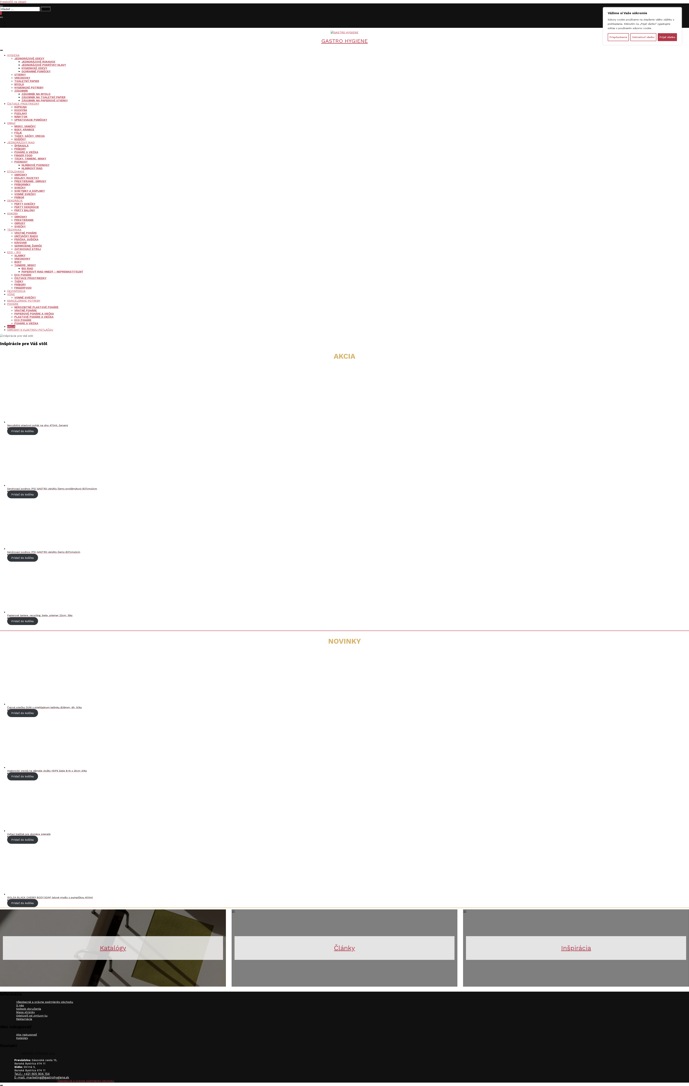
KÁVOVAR (20, 242)
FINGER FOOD (23, 155)
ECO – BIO (14, 252)
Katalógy (113, 948)
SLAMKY (19, 255)
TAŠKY (18, 281)
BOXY (18, 262)
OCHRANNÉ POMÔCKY (36, 71)
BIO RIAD (27, 268)
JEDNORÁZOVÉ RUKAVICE (38, 61)
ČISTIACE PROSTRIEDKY (23, 103)
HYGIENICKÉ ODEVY (34, 68)
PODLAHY (20, 113)
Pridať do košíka (22, 431)
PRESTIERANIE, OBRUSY (30, 181)
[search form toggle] (1, 17)
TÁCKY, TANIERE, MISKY (30, 158)
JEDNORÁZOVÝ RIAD (21, 142)
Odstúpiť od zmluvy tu (32, 1015)
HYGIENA (13, 55)
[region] (642, 26)
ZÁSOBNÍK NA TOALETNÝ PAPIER (43, 97)
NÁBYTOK (20, 116)
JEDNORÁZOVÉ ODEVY (29, 58)
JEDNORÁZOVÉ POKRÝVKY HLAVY (44, 65)
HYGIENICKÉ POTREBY (29, 87)
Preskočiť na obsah (13, 1)
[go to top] (1, 1085)
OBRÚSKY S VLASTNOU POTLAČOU (30, 329)
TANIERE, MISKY (25, 265)
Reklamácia (24, 1019)
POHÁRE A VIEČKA (26, 152)
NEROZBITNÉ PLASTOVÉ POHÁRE (36, 307)
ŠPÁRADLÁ (21, 145)
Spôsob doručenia (28, 1008)
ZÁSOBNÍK (21, 90)
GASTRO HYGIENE (344, 41)
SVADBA (12, 213)
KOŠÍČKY (20, 139)
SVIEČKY (20, 187)
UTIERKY (20, 74)
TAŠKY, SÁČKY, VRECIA (29, 136)
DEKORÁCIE (15, 200)
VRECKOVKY (22, 77)
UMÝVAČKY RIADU (26, 236)
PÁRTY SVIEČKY (24, 203)
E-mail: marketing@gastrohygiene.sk (41, 1077)
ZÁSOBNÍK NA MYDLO (36, 94)
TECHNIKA (14, 229)
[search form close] (1, 6)
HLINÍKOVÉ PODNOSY (36, 165)
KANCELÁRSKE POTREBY (23, 300)
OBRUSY (19, 223)
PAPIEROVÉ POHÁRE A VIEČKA (34, 313)
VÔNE (11, 294)
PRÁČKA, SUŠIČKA (26, 239)
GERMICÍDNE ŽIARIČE (28, 245)
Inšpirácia (576, 948)
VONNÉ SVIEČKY (25, 194)
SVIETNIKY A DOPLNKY (29, 191)
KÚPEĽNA (20, 107)
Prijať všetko (667, 37)
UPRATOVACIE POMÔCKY (30, 119)
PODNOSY (21, 161)
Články (344, 948)
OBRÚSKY (20, 174)
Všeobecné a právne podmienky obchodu (44, 1002)
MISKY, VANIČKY (25, 126)
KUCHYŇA (20, 110)
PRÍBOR (19, 197)
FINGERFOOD (23, 287)
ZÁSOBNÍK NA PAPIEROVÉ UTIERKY (45, 100)
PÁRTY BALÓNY (24, 210)
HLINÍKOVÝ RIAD (32, 168)
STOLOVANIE (15, 171)
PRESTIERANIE (24, 220)
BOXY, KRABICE (24, 129)
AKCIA (11, 326)
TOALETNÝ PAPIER (26, 81)
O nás (20, 1005)
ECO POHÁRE (22, 275)
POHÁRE (12, 304)
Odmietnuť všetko (643, 37)
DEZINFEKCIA (16, 291)
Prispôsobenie (618, 37)
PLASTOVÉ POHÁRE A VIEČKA (33, 317)
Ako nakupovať (26, 1034)
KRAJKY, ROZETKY (26, 178)
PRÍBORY (20, 149)
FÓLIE (18, 132)
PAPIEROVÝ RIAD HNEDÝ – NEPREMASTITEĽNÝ (52, 271)
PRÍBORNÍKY (22, 184)
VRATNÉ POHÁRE (25, 233)
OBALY (11, 123)
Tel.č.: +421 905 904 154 (32, 1074)
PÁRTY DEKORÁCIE (26, 207)
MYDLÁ (19, 84)
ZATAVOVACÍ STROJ (27, 249)
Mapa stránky (25, 1012)
